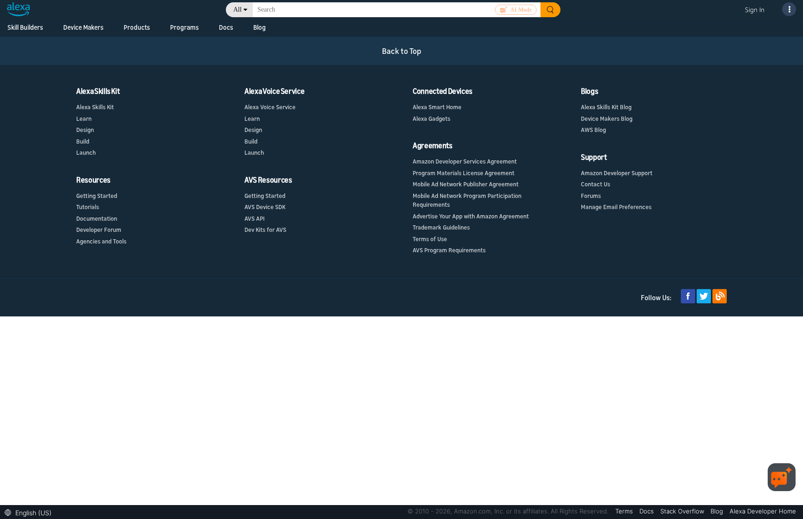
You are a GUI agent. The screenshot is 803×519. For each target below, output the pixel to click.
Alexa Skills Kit (95, 107)
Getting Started (96, 195)
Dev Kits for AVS (265, 229)
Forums (591, 195)
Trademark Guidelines (441, 227)
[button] (30, 512)
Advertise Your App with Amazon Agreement (471, 216)
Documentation (96, 218)
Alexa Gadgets (431, 118)
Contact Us (595, 184)
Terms (625, 511)
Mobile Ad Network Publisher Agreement (466, 184)
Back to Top (401, 51)
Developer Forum (98, 229)
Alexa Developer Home (763, 511)
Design (85, 129)
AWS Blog (593, 129)
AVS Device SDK (264, 206)
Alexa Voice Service (270, 107)
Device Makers (83, 27)
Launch (86, 152)
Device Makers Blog (606, 118)
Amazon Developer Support (616, 173)
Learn (84, 118)
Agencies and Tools (101, 241)
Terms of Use (430, 239)
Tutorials (87, 206)
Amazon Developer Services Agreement (465, 161)
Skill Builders (25, 27)
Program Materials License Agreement (463, 173)
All (237, 9)
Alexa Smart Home (437, 107)
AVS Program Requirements (449, 250)
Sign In (754, 9)
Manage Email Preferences (616, 206)
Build (82, 141)
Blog (718, 511)
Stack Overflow (683, 511)
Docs (647, 511)
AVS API (254, 218)
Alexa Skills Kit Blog (606, 107)
